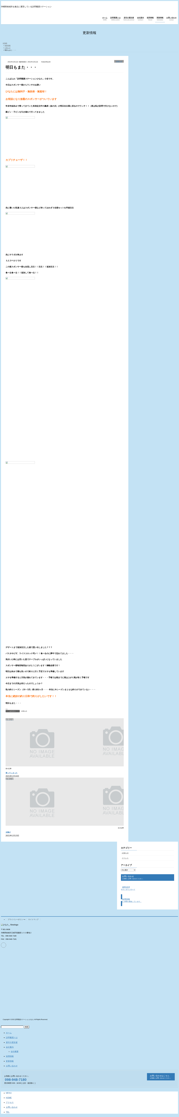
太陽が (8, 832)
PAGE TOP (173, 1081)
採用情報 (10, 1056)
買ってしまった (12, 773)
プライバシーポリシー (16, 919)
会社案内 (10, 1047)
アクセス (10, 1102)
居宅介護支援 (12, 1042)
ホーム (9, 1033)
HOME (9, 1098)
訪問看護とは (12, 1038)
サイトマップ (33, 919)
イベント (125, 858)
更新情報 (10, 1061)
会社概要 (15, 1052)
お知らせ (119, 61)
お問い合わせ (12, 1066)
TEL (7, 1112)
